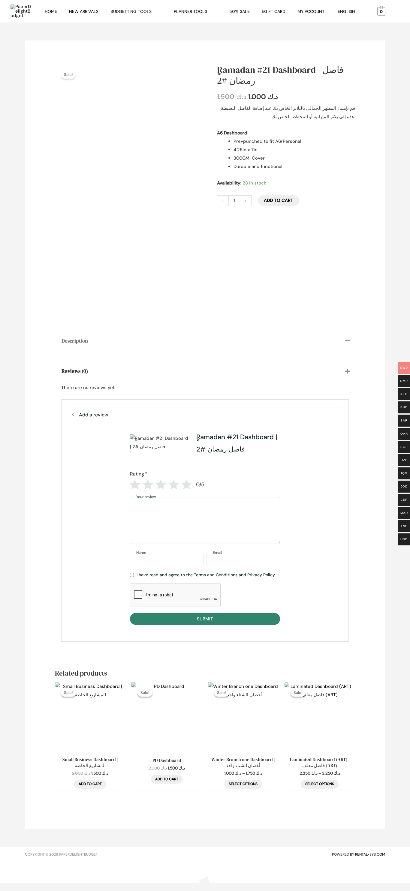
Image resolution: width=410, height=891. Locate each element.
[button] (154, 11)
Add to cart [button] (90, 784)
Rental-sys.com (370, 854)
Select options (243, 784)
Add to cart (278, 200)
